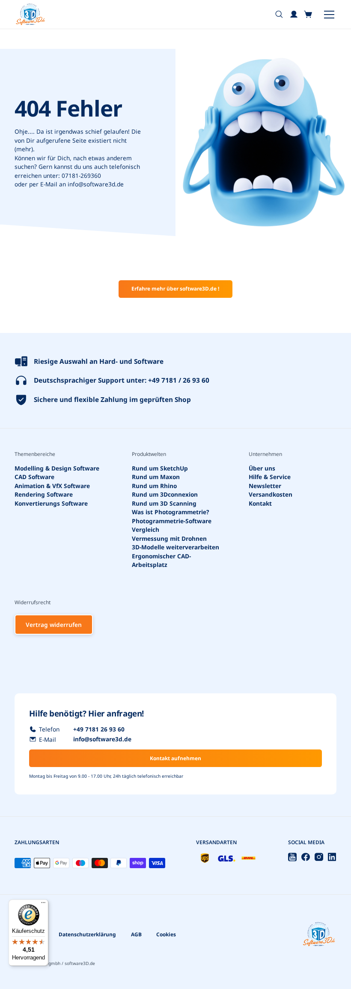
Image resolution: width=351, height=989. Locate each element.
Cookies (166, 934)
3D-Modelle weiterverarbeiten (175, 547)
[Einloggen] (293, 14)
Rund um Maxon (156, 477)
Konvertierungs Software (51, 503)
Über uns (262, 468)
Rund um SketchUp (160, 468)
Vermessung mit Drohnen (169, 538)
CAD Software (34, 477)
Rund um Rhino (154, 486)
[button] (308, 14)
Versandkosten (270, 494)
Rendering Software (44, 494)
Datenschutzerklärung (87, 934)
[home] (30, 14)
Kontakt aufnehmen (175, 758)
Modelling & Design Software (57, 468)
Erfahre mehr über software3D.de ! (175, 288)
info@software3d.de (96, 184)
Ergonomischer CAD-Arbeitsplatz (161, 560)
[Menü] (43, 904)
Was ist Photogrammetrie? (170, 512)
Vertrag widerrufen (54, 624)
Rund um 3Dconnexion (165, 494)
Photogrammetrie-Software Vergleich (171, 525)
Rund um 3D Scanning (164, 503)
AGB (136, 934)
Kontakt (260, 503)
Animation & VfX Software (52, 486)
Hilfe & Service (270, 477)
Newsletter (265, 486)
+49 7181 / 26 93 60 (178, 380)
